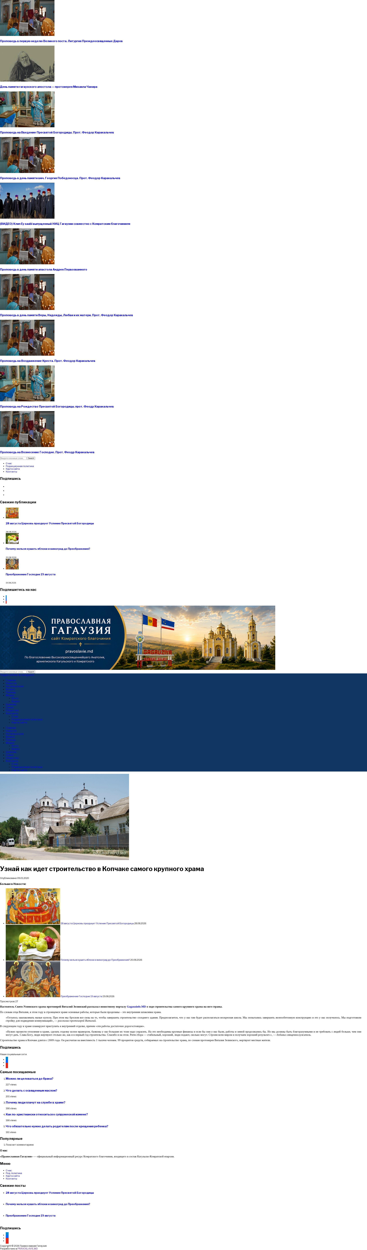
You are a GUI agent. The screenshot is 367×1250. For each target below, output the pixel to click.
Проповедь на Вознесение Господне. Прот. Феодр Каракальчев (47, 452)
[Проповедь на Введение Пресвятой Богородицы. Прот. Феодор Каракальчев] (27, 126)
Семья (9, 707)
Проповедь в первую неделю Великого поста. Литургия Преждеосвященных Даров (61, 41)
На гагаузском (15, 686)
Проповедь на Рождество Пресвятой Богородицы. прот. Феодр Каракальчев (57, 406)
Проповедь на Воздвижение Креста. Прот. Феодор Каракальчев (47, 361)
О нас (9, 463)
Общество (12, 710)
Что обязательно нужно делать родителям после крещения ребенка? (57, 1126)
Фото (14, 698)
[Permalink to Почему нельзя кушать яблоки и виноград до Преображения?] (33, 960)
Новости (11, 683)
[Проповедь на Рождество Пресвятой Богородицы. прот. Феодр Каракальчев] (27, 400)
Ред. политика (14, 1173)
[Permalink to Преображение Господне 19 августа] (33, 996)
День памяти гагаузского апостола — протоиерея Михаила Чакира (48, 86)
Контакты (11, 471)
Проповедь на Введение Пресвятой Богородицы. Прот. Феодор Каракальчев (57, 132)
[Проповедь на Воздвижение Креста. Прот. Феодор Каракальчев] (27, 355)
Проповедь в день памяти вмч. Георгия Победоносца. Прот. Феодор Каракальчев (60, 178)
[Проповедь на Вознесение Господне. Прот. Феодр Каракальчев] (27, 446)
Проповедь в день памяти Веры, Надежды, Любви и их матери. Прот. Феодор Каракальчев (66, 315)
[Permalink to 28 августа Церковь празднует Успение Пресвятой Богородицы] (33, 923)
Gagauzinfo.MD (136, 1006)
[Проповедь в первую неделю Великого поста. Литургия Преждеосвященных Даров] (27, 35)
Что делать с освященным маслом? (31, 1090)
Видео (15, 701)
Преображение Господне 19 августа (30, 574)
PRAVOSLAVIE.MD (27, 1248)
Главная (11, 680)
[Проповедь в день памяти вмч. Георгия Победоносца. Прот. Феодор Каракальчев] (27, 172)
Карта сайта (13, 469)
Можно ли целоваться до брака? (29, 1078)
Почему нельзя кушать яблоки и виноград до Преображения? (48, 548)
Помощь (11, 692)
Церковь (11, 704)
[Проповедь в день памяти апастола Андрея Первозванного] (27, 263)
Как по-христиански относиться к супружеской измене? (47, 1114)
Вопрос (10, 689)
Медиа (10, 695)
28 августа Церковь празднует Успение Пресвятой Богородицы (50, 523)
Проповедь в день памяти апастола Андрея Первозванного (43, 269)
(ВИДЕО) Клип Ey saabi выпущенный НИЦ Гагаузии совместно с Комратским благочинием (65, 224)
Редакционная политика (20, 466)
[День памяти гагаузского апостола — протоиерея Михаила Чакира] (27, 80)
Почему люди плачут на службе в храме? (35, 1102)
